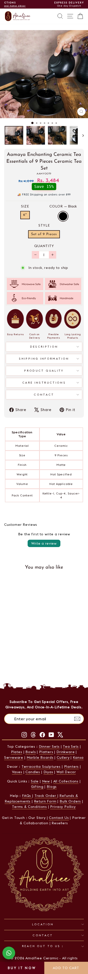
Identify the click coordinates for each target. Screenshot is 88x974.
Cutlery (63, 757)
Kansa (78, 757)
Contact (44, 394)
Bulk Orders (70, 801)
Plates (16, 752)
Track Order (45, 795)
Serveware (13, 757)
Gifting (37, 786)
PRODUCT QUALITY (44, 370)
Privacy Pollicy (63, 806)
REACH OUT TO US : (43, 946)
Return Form (45, 801)
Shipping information (44, 358)
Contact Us (59, 817)
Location (43, 924)
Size (25, 206)
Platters (46, 752)
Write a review (44, 543)
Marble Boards (40, 757)
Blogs (52, 786)
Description (44, 346)
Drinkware (65, 752)
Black (63, 216)
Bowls (30, 752)
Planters (71, 766)
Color (63, 206)
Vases (17, 772)
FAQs (27, 795)
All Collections (65, 781)
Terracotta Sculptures (41, 766)
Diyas (48, 772)
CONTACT (43, 935)
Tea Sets (71, 746)
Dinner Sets (49, 746)
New (46, 781)
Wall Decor (66, 772)
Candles (32, 772)
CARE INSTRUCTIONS (44, 382)
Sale (35, 781)
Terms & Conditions (29, 806)
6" (25, 215)
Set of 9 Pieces (44, 234)
